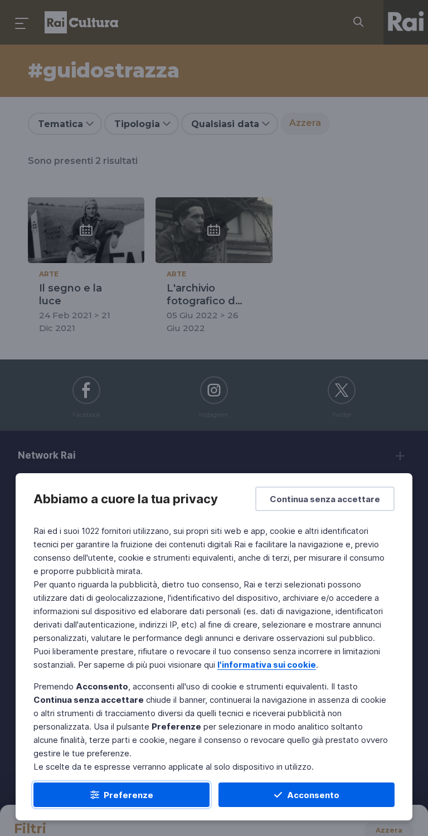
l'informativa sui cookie (266, 664)
